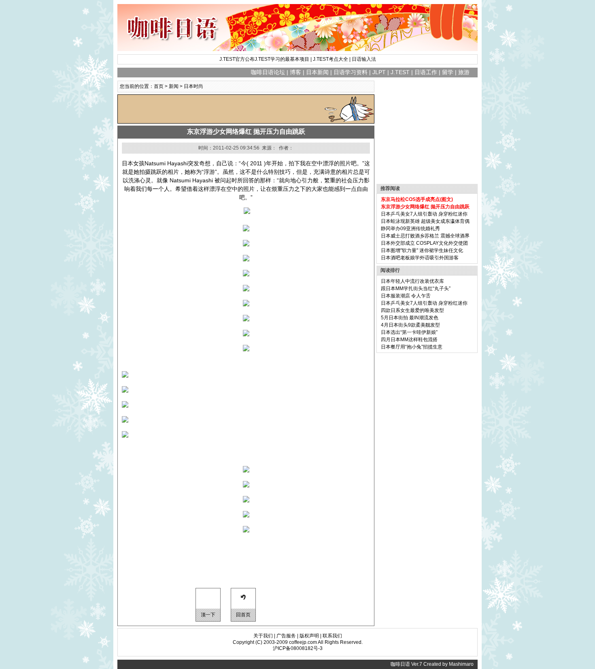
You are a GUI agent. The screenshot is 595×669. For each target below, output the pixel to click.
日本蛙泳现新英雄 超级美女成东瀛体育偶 (425, 221)
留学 (447, 72)
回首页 (243, 615)
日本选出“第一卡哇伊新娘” (409, 332)
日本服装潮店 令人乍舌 (406, 296)
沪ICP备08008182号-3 (298, 648)
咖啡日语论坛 (268, 72)
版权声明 (309, 636)
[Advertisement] (212, 109)
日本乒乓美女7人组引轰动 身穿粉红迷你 (424, 214)
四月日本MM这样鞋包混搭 (409, 339)
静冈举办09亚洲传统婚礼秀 (410, 228)
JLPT (379, 72)
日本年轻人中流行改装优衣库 (412, 281)
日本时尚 (193, 86)
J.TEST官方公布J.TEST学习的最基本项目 (264, 59)
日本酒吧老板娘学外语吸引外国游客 (420, 258)
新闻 (173, 86)
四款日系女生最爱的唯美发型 (412, 310)
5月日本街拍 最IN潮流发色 (409, 318)
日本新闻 (317, 72)
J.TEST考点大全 (330, 59)
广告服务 (286, 636)
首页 (159, 86)
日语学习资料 (351, 72)
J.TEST (400, 72)
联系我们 (332, 636)
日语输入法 (364, 59)
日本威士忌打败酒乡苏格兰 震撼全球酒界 (425, 236)
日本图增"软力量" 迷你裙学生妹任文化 (422, 250)
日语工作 (425, 72)
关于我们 (263, 636)
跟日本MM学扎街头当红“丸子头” (415, 288)
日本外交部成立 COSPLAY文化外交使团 (424, 243)
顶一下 (208, 615)
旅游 (464, 72)
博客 (295, 72)
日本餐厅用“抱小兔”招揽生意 (411, 347)
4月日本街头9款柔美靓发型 (410, 325)
